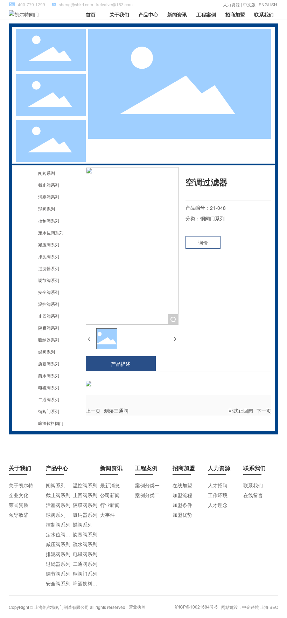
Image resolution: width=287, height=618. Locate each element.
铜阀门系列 (48, 411)
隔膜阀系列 (48, 328)
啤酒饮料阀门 (50, 423)
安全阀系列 (48, 292)
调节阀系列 (48, 280)
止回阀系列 (48, 316)
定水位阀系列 (50, 232)
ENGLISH (268, 4)
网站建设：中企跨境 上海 (244, 607)
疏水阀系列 (48, 375)
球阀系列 (46, 209)
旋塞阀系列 (48, 363)
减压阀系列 (48, 244)
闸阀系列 (46, 173)
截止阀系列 (48, 185)
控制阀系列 (48, 221)
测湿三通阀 (116, 410)
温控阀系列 (48, 304)
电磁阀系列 (48, 387)
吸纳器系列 (48, 340)
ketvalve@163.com (114, 4)
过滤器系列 (48, 268)
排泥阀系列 (48, 256)
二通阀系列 (48, 399)
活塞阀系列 (48, 197)
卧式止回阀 (241, 410)
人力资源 (231, 4)
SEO (274, 607)
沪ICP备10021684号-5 (196, 607)
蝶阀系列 (46, 352)
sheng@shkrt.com (76, 4)
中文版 (249, 4)
